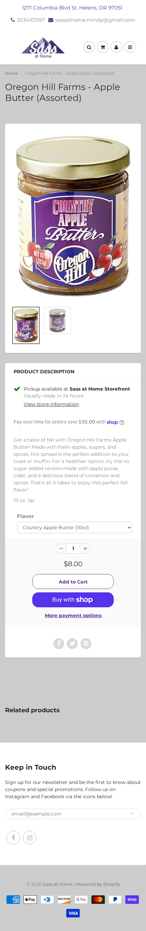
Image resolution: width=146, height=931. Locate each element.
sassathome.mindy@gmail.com (95, 20)
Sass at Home (58, 884)
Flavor (25, 516)
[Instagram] (29, 837)
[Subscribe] (132, 813)
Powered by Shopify (98, 884)
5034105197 (31, 20)
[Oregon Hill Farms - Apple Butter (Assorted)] (73, 217)
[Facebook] (13, 837)
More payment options (73, 615)
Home (11, 73)
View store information (51, 404)
